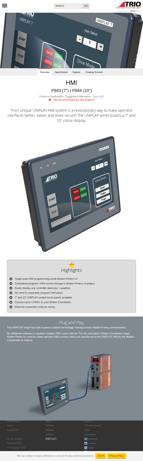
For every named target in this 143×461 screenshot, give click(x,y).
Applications (90, 434)
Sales (87, 430)
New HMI (98, 96)
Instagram (92, 439)
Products (50, 425)
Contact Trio (12, 430)
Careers (88, 421)
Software (50, 430)
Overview (45, 72)
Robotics (50, 434)
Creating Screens (94, 72)
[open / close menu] (4, 7)
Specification (61, 72)
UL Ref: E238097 (15, 439)
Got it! (100, 456)
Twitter (91, 448)
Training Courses (92, 425)
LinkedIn (92, 443)
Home (48, 421)
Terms (10, 425)
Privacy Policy (116, 456)
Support (76, 72)
